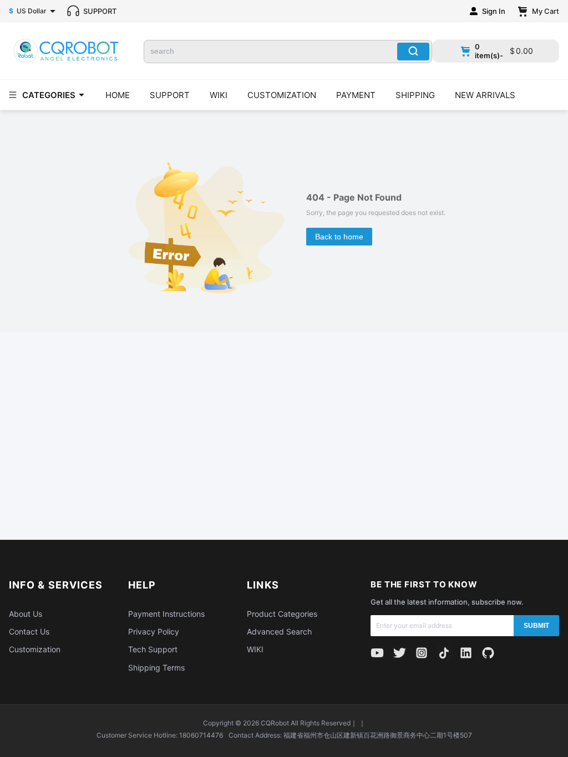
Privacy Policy (153, 631)
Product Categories (282, 613)
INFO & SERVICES (56, 585)
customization (281, 95)
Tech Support (153, 649)
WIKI (218, 95)
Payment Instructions (166, 613)
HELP (142, 585)
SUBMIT (536, 626)
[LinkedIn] (466, 652)
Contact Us (29, 631)
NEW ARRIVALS (485, 95)
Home (117, 95)
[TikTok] (443, 652)
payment (356, 95)
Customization (34, 649)
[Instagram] (421, 652)
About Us (25, 613)
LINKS (262, 585)
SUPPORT (170, 95)
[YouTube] (377, 652)
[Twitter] (399, 652)
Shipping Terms (156, 667)
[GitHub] (488, 652)
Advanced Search (279, 631)
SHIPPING (415, 95)
